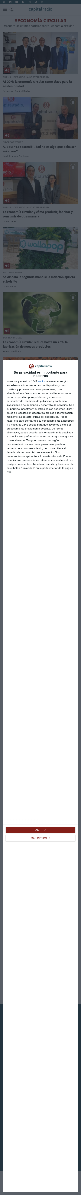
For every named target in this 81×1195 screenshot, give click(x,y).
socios (42, 381)
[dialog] (40, 776)
